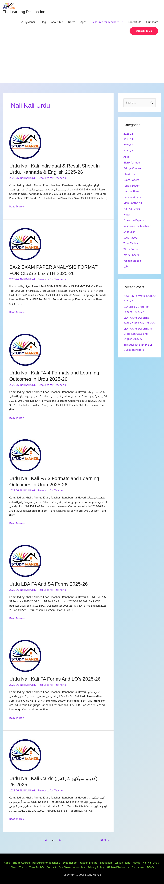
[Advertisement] (82, 58)
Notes (71, 22)
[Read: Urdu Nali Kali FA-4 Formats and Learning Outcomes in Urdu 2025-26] (25, 349)
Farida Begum (131, 185)
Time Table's (130, 243)
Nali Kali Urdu (28, 178)
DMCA (151, 867)
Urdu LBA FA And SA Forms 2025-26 (48, 584)
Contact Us (134, 22)
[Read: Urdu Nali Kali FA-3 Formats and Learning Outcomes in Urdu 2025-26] (25, 455)
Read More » (17, 206)
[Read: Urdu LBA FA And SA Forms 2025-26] (25, 560)
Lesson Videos (132, 197)
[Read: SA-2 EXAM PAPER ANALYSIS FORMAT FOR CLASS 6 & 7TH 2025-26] (25, 244)
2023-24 (128, 133)
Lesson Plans (131, 191)
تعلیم (126, 266)
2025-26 (14, 178)
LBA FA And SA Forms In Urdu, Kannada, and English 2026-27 (137, 334)
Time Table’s (36, 867)
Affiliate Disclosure (118, 867)
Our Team (152, 22)
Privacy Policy (96, 867)
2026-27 (128, 151)
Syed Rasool (130, 237)
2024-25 (128, 139)
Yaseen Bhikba (132, 260)
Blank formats (132, 162)
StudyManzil (27, 22)
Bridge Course (132, 168)
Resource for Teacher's (52, 178)
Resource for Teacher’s (105, 22)
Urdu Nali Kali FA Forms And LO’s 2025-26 (55, 679)
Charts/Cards (131, 174)
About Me (57, 22)
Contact (51, 867)
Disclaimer (138, 867)
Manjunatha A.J (132, 203)
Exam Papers (131, 180)
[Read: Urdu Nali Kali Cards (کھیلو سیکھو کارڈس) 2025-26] (25, 755)
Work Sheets (131, 255)
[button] (144, 31)
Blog (43, 22)
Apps (83, 22)
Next (104, 839)
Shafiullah (129, 232)
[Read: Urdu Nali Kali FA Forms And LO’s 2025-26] (25, 655)
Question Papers (133, 220)
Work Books (130, 249)
